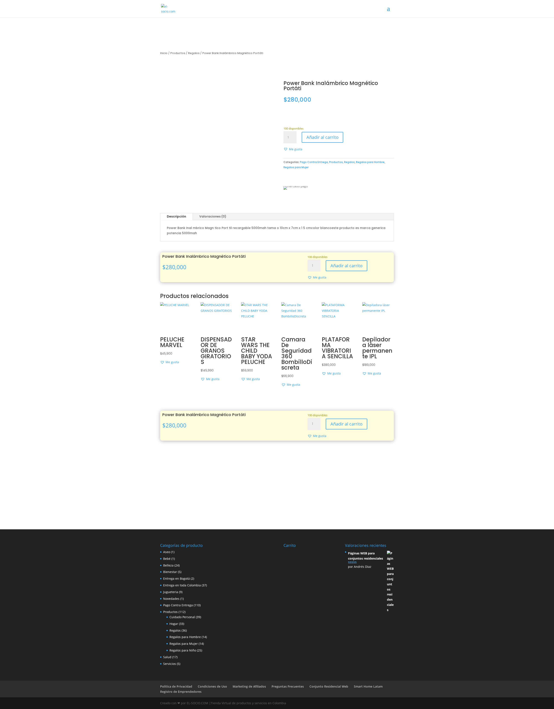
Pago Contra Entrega (314, 162)
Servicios (169, 664)
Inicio (163, 53)
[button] (292, 149)
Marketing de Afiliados (249, 686)
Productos (177, 53)
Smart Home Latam (368, 686)
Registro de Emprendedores (180, 692)
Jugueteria (170, 592)
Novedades (171, 599)
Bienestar (170, 572)
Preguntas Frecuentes (288, 686)
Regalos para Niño (182, 650)
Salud (167, 657)
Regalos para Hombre (370, 162)
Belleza (168, 565)
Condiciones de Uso (212, 686)
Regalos (194, 53)
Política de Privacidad (176, 686)
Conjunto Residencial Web (328, 686)
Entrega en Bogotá (176, 578)
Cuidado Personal (182, 617)
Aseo (166, 552)
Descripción (176, 216)
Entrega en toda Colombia (182, 585)
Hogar (173, 624)
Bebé (167, 559)
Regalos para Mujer (296, 167)
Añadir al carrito (322, 137)
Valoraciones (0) (212, 216)
